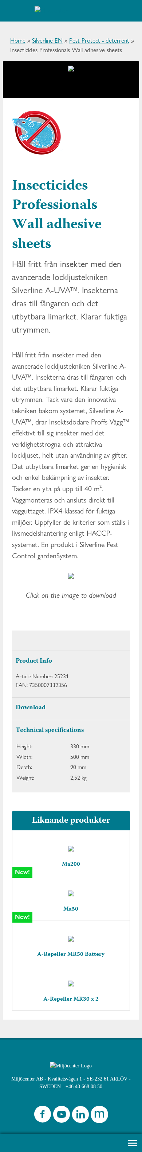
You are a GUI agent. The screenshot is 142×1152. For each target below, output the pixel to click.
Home (17, 40)
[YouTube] (61, 1116)
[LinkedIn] (80, 1116)
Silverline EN (47, 40)
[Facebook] (42, 1116)
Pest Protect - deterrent (99, 40)
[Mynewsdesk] (99, 1116)
